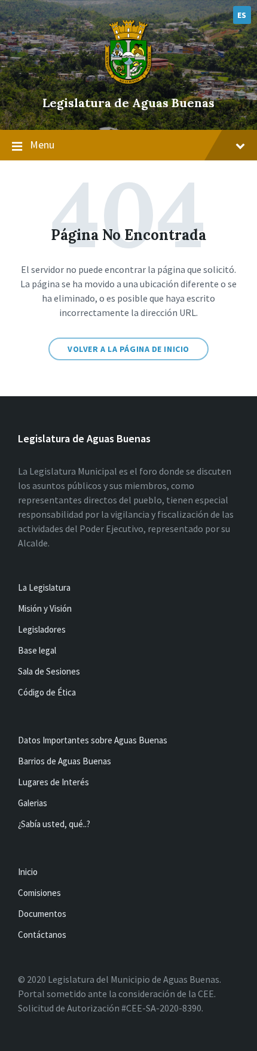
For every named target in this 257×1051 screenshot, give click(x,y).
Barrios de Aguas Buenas (64, 761)
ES (242, 15)
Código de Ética (47, 692)
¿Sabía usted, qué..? (54, 824)
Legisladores (42, 629)
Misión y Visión (45, 608)
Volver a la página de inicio (128, 349)
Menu (42, 144)
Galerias (32, 803)
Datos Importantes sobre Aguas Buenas (92, 740)
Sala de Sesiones (49, 671)
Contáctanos (42, 934)
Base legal (37, 650)
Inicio (28, 871)
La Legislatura (44, 587)
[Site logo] (128, 83)
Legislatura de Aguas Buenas (128, 102)
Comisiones (39, 892)
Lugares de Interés (53, 782)
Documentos (42, 913)
